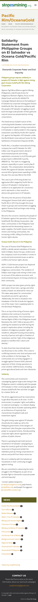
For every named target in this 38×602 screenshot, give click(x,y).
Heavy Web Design (31, 599)
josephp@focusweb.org (11, 490)
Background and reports (12, 539)
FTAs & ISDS (7, 532)
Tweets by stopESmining (11, 565)
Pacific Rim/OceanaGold (21, 65)
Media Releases (8, 513)
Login (9, 595)
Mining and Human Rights (13, 521)
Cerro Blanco (7, 509)
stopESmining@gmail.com (19, 585)
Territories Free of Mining (12, 535)
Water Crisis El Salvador (11, 517)
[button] (35, 5)
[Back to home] (16, 5)
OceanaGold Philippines (12, 550)
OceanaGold (7, 554)
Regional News (8, 543)
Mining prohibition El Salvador (14, 528)
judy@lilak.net (7, 487)
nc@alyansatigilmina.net (11, 484)
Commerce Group (10, 524)
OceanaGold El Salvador (11, 546)
